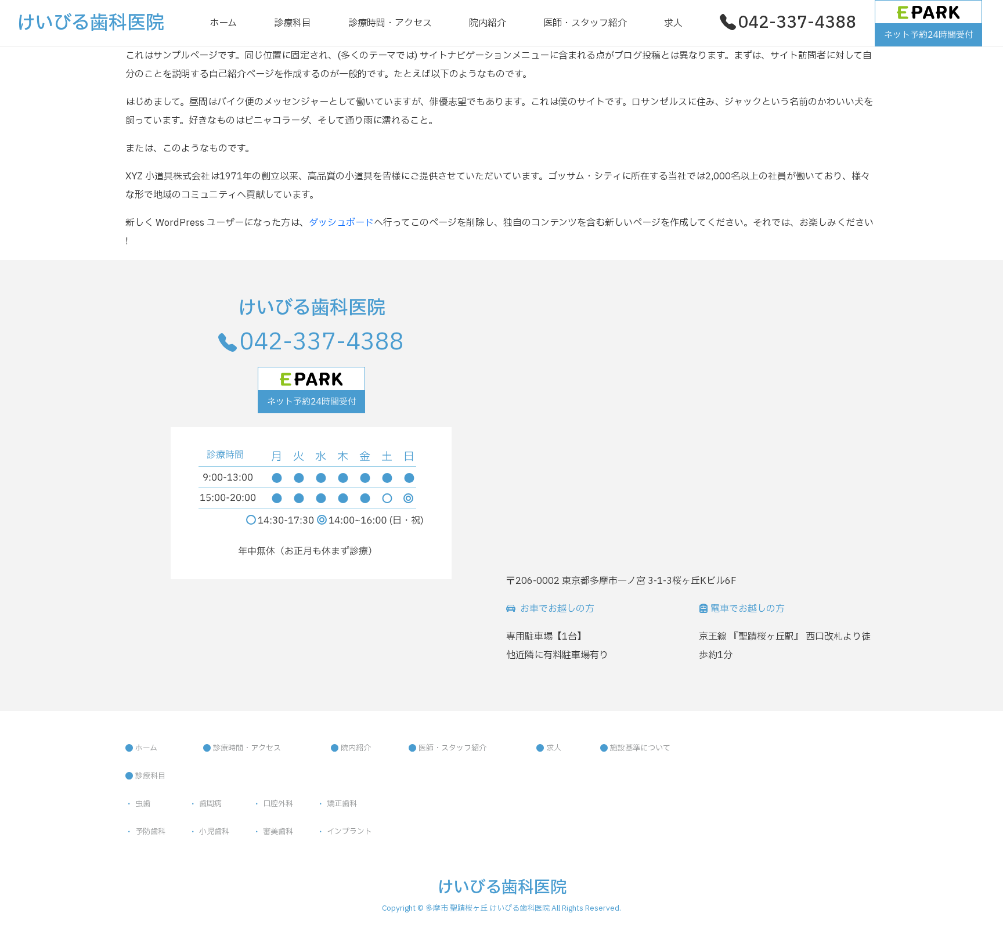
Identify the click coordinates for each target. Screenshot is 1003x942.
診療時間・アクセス (390, 23)
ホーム (223, 23)
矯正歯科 (342, 804)
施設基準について (640, 748)
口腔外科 (278, 804)
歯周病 (210, 804)
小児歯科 (214, 832)
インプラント (349, 832)
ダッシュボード (341, 223)
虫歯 (142, 804)
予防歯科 (150, 832)
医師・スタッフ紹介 (585, 23)
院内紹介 (487, 23)
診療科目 (292, 23)
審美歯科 (278, 832)
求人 (673, 23)
